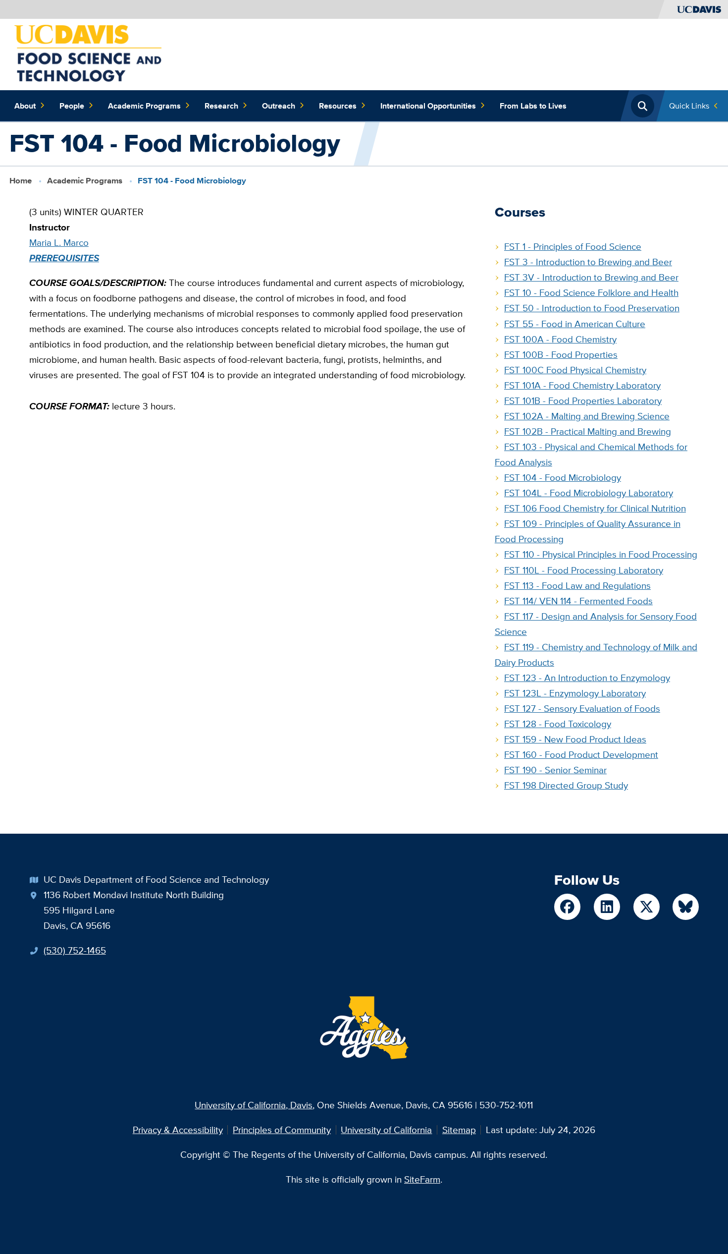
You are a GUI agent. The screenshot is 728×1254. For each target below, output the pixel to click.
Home (20, 180)
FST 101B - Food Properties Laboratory (583, 400)
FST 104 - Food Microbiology (562, 477)
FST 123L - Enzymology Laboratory (575, 693)
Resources (338, 106)
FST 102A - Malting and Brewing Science (587, 416)
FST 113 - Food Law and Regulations (577, 585)
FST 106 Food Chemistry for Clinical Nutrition (595, 508)
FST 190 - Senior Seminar (555, 770)
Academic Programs (144, 106)
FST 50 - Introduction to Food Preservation (591, 308)
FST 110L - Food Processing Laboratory (583, 570)
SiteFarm (422, 1179)
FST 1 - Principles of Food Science (572, 246)
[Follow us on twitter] (646, 907)
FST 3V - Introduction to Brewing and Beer (591, 277)
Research (221, 106)
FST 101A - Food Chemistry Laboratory (582, 385)
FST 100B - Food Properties (561, 354)
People (71, 106)
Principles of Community (282, 1130)
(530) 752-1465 (75, 950)
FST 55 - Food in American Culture (574, 324)
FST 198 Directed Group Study (566, 785)
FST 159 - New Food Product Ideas (575, 739)
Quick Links (689, 106)
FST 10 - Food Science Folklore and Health (591, 292)
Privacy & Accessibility (178, 1130)
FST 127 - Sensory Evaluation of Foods (582, 708)
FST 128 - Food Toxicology (557, 724)
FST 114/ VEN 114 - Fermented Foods (578, 601)
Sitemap (459, 1130)
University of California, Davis (253, 1105)
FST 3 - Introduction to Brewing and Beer (588, 262)
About (25, 106)
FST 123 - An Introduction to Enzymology (587, 677)
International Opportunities (428, 106)
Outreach (278, 106)
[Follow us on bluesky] (686, 907)
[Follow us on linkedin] (607, 907)
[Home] (87, 53)
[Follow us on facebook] (567, 907)
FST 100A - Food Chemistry (560, 339)
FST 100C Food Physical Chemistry (575, 370)
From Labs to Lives (533, 106)
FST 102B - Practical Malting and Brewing (587, 431)
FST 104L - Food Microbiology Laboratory (588, 493)
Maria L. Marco (59, 242)
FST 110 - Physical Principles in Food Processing (600, 554)
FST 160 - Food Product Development (581, 754)
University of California (386, 1130)
